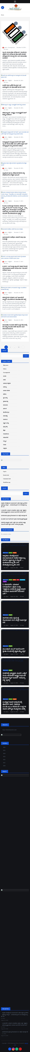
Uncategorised (11, 47)
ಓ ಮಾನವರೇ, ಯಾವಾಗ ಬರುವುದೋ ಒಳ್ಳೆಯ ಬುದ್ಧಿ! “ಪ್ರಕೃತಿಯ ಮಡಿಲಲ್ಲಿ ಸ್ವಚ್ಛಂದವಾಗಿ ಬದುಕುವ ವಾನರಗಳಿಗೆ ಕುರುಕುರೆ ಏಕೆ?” (14, 589)
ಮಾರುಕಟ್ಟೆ (5, 415)
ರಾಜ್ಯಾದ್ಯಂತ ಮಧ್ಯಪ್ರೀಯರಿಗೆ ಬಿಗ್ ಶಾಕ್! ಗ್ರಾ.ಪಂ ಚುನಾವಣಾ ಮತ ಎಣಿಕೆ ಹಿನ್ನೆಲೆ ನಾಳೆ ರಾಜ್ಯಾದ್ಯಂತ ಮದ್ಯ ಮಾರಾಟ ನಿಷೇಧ (14, 144)
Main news (5, 365)
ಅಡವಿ (4, 379)
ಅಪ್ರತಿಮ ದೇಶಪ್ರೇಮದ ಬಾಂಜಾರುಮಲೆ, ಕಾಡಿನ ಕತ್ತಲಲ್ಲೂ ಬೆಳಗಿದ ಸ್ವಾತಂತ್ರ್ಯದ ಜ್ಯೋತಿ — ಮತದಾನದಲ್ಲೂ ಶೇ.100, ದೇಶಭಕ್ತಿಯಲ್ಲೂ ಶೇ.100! (14, 505)
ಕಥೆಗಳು (4, 394)
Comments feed (7, 478)
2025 (4, 750)
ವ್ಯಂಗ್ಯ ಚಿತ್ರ (5, 426)
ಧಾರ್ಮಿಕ (5, 408)
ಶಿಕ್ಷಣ (4, 430)
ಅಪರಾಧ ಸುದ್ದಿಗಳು (7, 383)
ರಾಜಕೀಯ (5, 419)
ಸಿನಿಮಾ (4, 444)
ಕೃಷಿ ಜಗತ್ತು (5, 397)
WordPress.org (6, 482)
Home (2, 15)
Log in (4, 471)
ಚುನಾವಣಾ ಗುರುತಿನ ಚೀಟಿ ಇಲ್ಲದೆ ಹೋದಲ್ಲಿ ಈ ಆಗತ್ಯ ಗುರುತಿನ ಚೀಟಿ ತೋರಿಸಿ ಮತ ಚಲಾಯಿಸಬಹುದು (14, 326)
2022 (4, 759)
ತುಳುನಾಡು (5, 405)
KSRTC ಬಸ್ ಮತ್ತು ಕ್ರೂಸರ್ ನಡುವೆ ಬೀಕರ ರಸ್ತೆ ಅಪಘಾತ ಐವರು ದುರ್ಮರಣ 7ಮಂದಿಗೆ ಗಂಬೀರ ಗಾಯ (15, 268)
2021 (4, 762)
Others (4, 368)
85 (18, 347)
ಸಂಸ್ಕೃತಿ (4, 441)
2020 (4, 765)
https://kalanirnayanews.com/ (9, 729)
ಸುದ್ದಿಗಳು (10, 80)
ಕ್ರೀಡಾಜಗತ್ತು (5, 401)
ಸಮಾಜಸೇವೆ (5, 437)
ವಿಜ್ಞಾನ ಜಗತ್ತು (6, 423)
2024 (4, 753)
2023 (4, 756)
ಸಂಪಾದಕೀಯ (6, 433)
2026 (4, 747)
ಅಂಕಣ (4, 376)
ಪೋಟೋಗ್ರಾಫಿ (6, 412)
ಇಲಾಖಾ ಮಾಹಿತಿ (6, 390)
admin (5, 47)
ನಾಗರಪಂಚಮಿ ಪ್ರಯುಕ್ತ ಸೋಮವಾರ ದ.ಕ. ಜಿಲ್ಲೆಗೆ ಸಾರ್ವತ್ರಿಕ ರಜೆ (14, 515)
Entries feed (6, 475)
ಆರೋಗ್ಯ (5, 387)
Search (4, 350)
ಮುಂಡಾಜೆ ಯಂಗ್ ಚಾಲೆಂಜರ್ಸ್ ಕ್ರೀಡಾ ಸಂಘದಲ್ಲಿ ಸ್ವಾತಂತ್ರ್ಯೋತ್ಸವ (14, 519)
